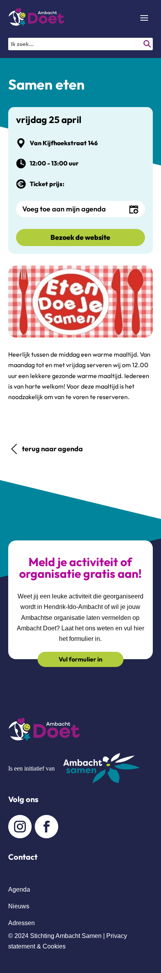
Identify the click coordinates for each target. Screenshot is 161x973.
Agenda (19, 889)
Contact (23, 857)
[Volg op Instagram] (20, 826)
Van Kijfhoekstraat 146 (64, 143)
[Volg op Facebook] (46, 826)
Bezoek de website (80, 237)
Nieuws (18, 906)
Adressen (21, 923)
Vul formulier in (80, 659)
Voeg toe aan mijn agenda (64, 208)
